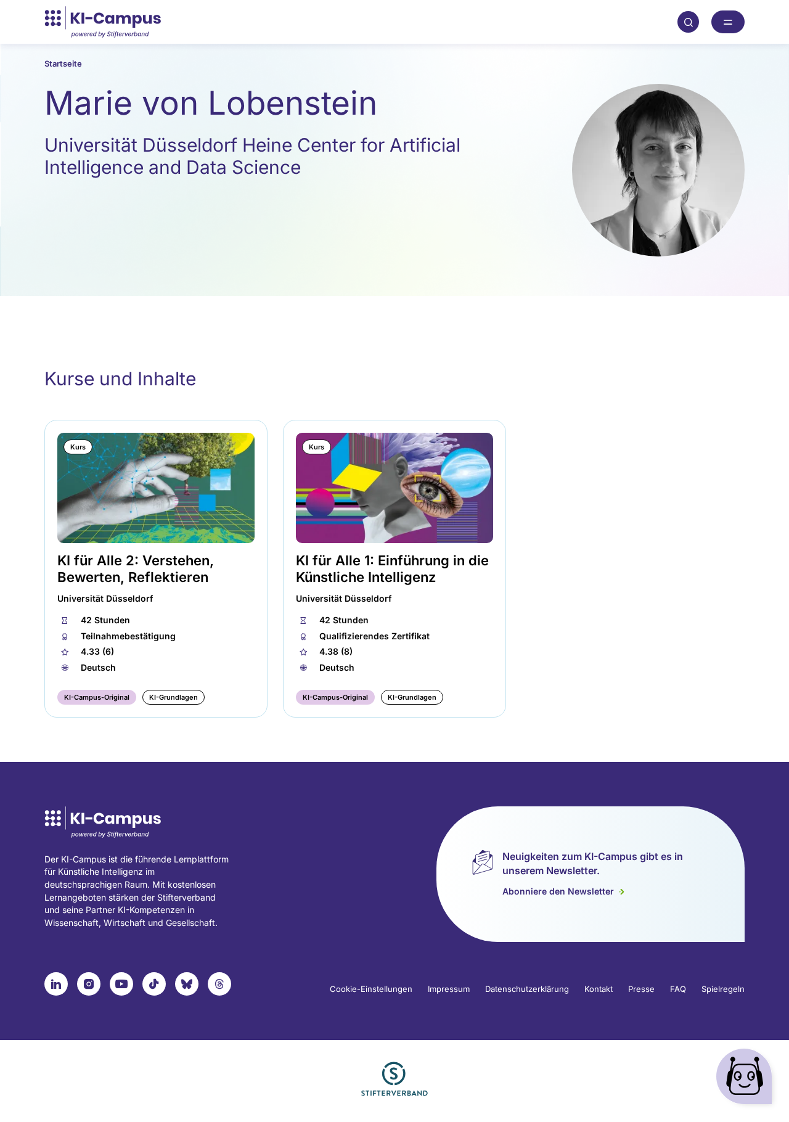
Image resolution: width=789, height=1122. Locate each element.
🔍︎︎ (688, 21)
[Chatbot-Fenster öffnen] (746, 1079)
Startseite (63, 63)
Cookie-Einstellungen (371, 989)
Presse (641, 989)
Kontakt (598, 989)
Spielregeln (723, 989)
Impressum (449, 989)
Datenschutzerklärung (527, 989)
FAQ (678, 989)
